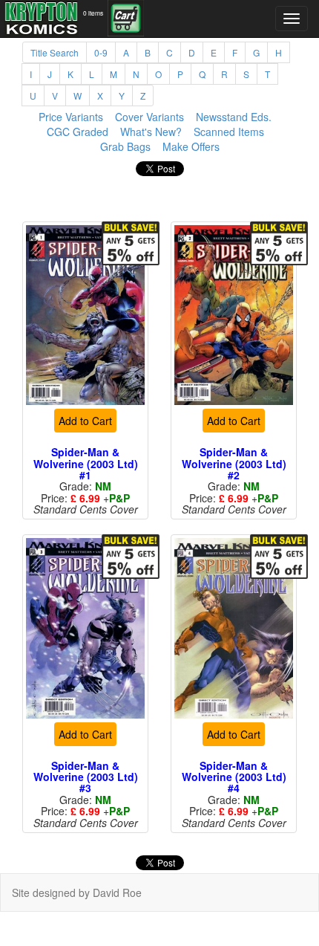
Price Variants (71, 116)
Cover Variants (149, 116)
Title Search (54, 52)
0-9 (101, 52)
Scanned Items (229, 131)
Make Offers (191, 146)
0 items (93, 12)
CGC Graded (77, 131)
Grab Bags (125, 146)
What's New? (151, 131)
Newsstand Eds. (234, 116)
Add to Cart (85, 440)
